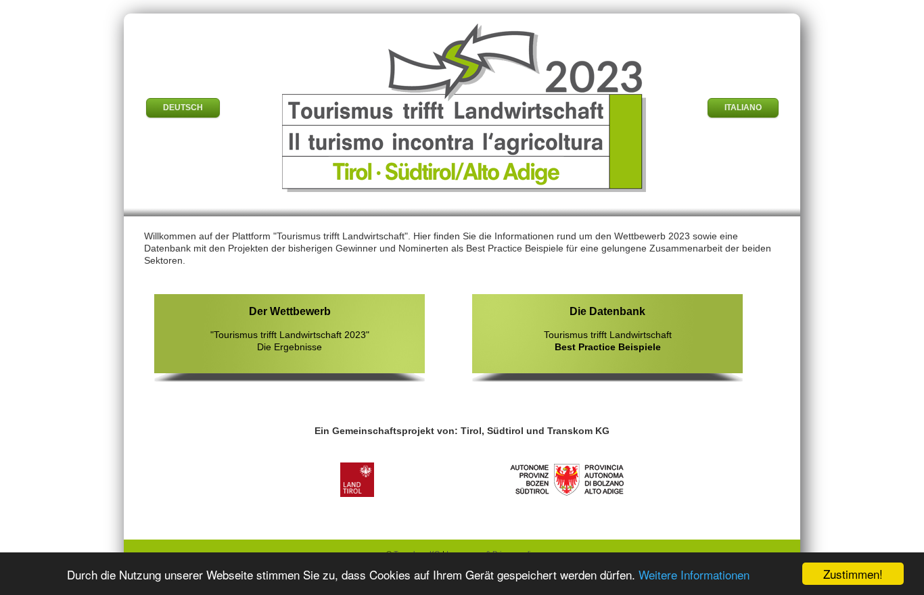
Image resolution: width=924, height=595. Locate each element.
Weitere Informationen (694, 574)
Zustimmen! (853, 573)
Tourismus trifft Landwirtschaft (608, 328)
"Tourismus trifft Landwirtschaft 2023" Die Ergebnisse (289, 328)
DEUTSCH (183, 107)
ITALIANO (743, 107)
